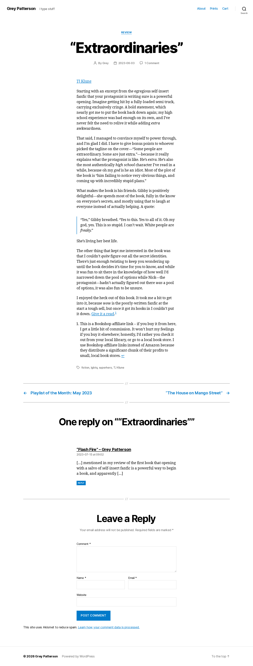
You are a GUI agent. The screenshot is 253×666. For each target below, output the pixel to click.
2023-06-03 (126, 63)
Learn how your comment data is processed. (108, 627)
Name (81, 578)
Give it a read (102, 314)
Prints (214, 8)
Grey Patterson (21, 9)
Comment (84, 544)
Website (81, 595)
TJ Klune (84, 81)
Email (132, 578)
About (201, 8)
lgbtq (94, 367)
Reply (81, 483)
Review (126, 32)
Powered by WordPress (78, 656)
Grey (105, 63)
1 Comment (152, 63)
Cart (225, 8)
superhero (105, 367)
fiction (85, 367)
